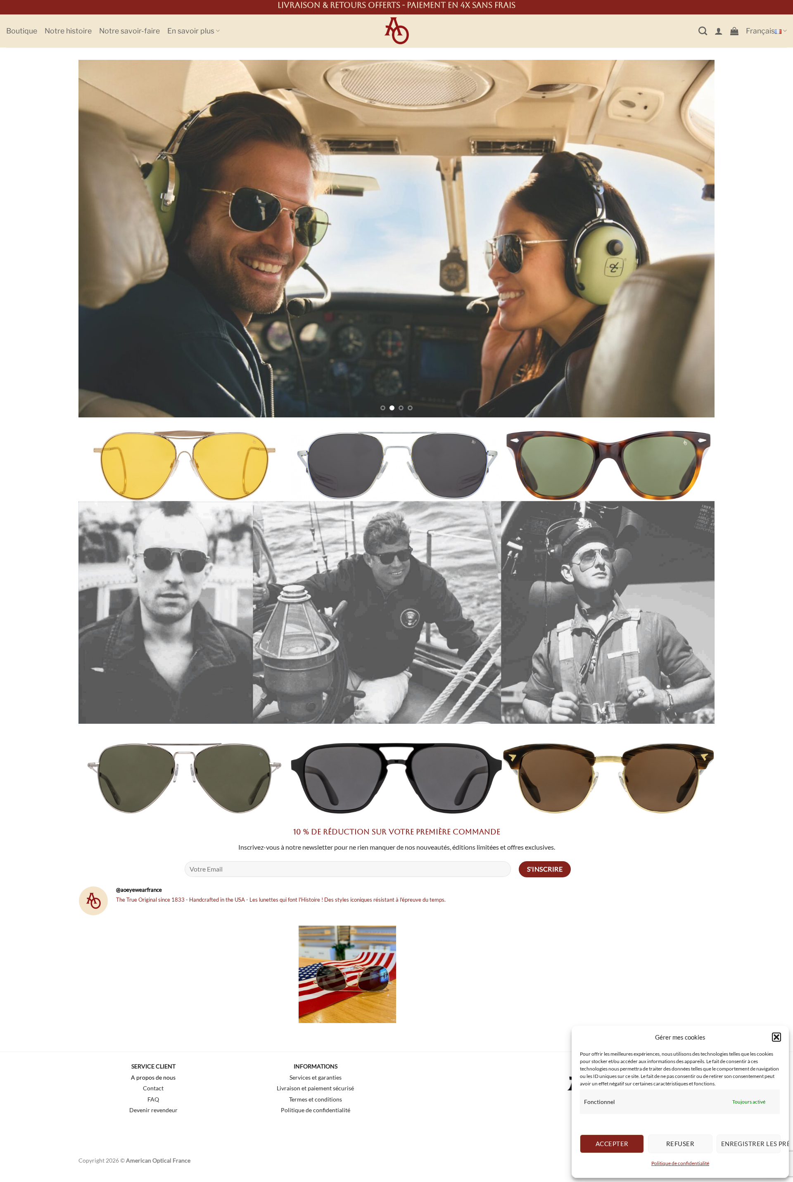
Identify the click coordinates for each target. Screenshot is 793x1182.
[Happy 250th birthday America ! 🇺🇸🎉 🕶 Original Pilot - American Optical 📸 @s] (347, 974)
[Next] (691, 238)
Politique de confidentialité (680, 1163)
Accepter (612, 1143)
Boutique (21, 30)
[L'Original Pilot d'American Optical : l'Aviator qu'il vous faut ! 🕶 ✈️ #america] (453, 974)
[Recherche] (702, 30)
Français (760, 30)
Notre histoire (68, 30)
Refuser (680, 1143)
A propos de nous (153, 1077)
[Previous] (101, 238)
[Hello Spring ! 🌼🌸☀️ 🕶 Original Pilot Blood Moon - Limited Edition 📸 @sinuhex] (665, 974)
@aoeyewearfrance (139, 889)
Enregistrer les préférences (751, 1143)
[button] (776, 1037)
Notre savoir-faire (129, 30)
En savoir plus (190, 30)
